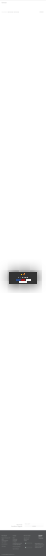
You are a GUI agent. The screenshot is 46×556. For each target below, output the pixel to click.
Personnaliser (28, 279)
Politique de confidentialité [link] (23, 282)
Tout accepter (18, 279)
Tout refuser (23, 279)
